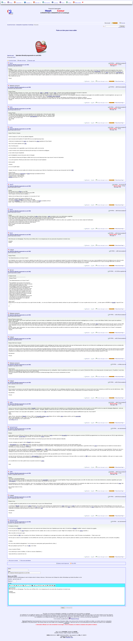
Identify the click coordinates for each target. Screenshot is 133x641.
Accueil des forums (11, 24)
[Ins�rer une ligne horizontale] (39, 586)
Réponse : (10, 581)
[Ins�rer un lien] (32, 586)
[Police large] (30, 586)
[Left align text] (48, 586)
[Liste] (41, 586)
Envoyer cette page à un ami (102, 81)
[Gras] (10, 586)
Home (4, 2)
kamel (11, 209)
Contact (69, 2)
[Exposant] (21, 586)
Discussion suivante (13, 560)
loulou (11, 107)
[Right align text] (52, 586)
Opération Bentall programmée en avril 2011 (18, 64)
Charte (62, 2)
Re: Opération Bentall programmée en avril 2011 (19, 87)
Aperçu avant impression (63, 563)
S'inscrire (123, 23)
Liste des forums (12, 60)
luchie (11, 127)
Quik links (37, 2)
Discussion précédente (26, 560)
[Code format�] (46, 586)
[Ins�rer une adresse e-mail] (37, 586)
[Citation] (43, 586)
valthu (11, 402)
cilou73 (11, 184)
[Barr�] (17, 586)
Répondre (88, 81)
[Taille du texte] (25, 586)
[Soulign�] (14, 586)
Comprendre (19, 2)
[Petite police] (28, 586)
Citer (93, 81)
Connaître (28, 2)
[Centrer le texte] (50, 586)
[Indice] (19, 586)
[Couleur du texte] (23, 586)
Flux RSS (74, 563)
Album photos (47, 2)
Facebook (55, 2)
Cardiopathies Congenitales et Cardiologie (24, 24)
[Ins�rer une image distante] (34, 586)
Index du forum (22, 60)
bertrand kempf (13, 427)
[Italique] (12, 586)
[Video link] (54, 586)
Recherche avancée (122, 27)
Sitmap (10, 2)
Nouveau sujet (31, 60)
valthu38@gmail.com (13, 419)
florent (14, 57)
